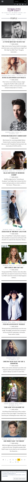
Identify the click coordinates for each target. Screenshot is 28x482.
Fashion (6, 403)
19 (24, 459)
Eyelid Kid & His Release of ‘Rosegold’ (14, 324)
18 (21, 459)
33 (15, 462)
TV (20, 132)
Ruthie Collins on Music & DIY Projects (14, 78)
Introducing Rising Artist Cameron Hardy (13, 136)
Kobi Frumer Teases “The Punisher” (14, 441)
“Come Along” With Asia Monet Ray (14, 407)
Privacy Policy (5, 476)
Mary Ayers (15, 43)
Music (9, 39)
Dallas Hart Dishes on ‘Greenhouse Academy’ (14, 174)
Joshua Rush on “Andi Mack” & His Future (14, 231)
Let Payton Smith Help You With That (14, 42)
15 (13, 459)
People (13, 39)
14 (10, 459)
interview (4, 39)
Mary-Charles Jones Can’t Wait (14, 267)
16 (16, 459)
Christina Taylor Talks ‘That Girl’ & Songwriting (14, 362)
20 (10, 462)
